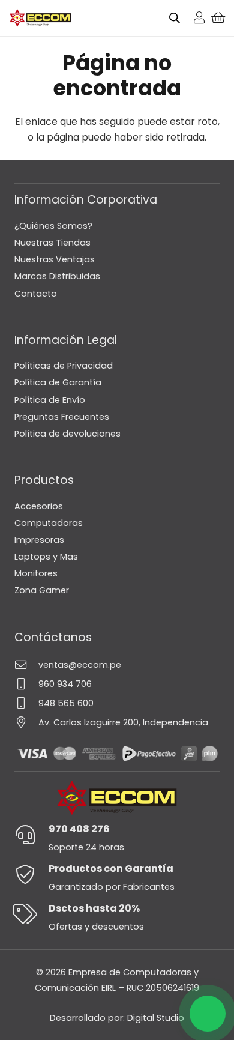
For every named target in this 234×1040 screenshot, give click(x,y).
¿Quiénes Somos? (53, 226)
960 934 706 (65, 684)
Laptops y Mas (46, 557)
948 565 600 (66, 703)
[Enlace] (199, 17)
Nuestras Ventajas (54, 259)
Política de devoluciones (67, 434)
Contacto (35, 294)
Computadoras (48, 523)
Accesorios (38, 506)
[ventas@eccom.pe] (26, 664)
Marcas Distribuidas (57, 276)
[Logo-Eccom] (40, 18)
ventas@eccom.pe (79, 665)
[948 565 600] (26, 703)
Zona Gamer (41, 590)
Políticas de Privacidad (63, 366)
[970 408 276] (31, 834)
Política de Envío (49, 400)
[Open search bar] (175, 18)
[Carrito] (218, 18)
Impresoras (39, 540)
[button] (208, 1014)
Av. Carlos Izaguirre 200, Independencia (123, 722)
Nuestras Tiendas (52, 243)
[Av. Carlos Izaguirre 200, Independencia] (26, 722)
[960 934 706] (26, 683)
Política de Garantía (57, 382)
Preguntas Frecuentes (61, 417)
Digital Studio (155, 1018)
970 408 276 (79, 829)
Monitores (36, 573)
